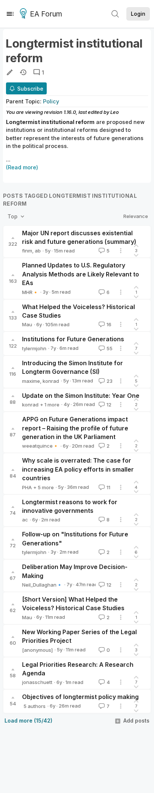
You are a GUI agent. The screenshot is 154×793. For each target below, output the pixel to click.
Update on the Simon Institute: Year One (80, 395)
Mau (27, 324)
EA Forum (46, 14)
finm (27, 251)
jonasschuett (37, 682)
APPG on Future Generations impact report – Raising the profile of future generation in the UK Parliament (75, 428)
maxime (31, 381)
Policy (51, 101)
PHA (27, 487)
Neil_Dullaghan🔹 (42, 585)
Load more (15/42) (28, 720)
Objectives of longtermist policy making (80, 696)
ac (25, 520)
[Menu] (10, 14)
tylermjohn (34, 348)
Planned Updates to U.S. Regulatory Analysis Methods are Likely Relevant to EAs (80, 274)
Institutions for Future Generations (73, 339)
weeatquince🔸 (40, 446)
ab (38, 251)
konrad (51, 381)
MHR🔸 (30, 292)
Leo (114, 112)
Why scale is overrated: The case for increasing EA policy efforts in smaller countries (78, 469)
